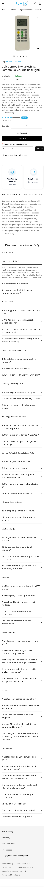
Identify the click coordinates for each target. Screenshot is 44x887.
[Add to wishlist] (37, 17)
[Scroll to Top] (40, 876)
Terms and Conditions (11, 875)
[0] (39, 3)
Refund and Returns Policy (12, 871)
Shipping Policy (23, 863)
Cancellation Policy (25, 867)
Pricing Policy (7, 867)
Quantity (5, 126)
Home (4, 10)
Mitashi (13, 10)
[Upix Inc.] (22, 3)
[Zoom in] (37, 48)
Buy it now (22, 138)
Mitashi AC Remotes (14, 61)
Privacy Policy (7, 863)
